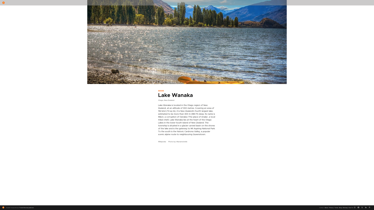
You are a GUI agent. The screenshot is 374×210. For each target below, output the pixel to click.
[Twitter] (362, 208)
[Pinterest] (370, 208)
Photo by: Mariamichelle (177, 142)
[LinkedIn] (366, 208)
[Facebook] (359, 208)
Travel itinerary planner (26, 207)
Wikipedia (162, 142)
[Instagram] (355, 208)
